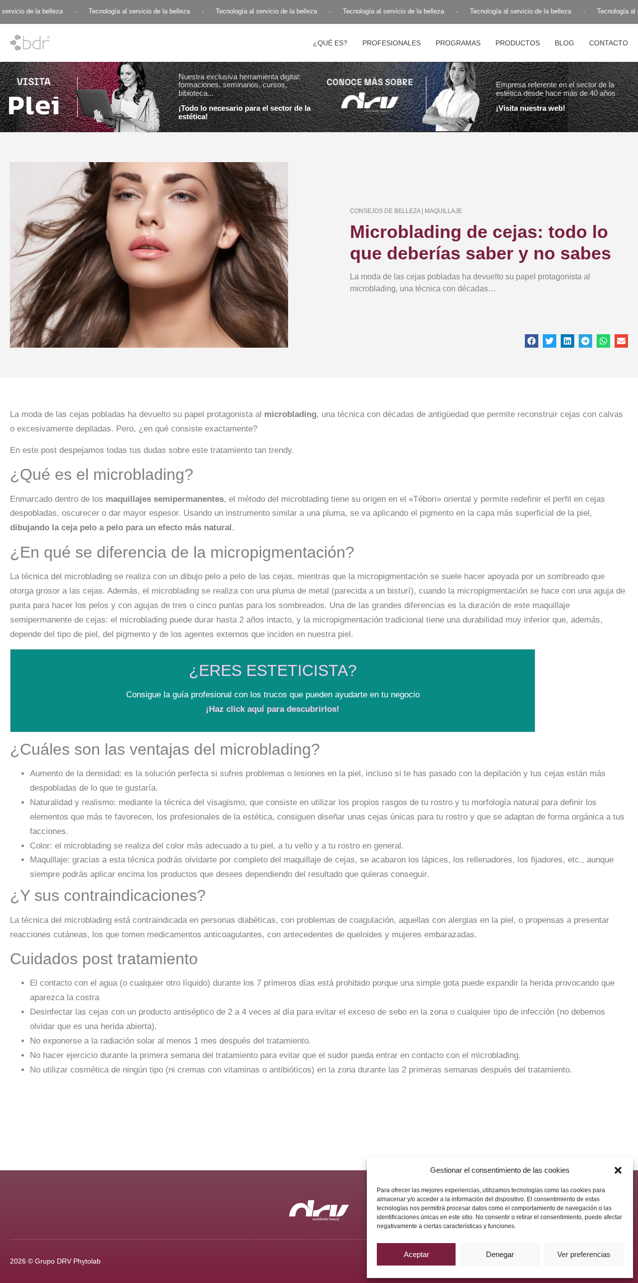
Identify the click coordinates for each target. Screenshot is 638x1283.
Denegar (500, 1254)
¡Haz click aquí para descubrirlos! (272, 709)
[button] (618, 1170)
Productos (517, 43)
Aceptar (416, 1254)
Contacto (608, 43)
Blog (564, 43)
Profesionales (391, 43)
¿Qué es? (330, 43)
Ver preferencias (584, 1254)
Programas (458, 43)
